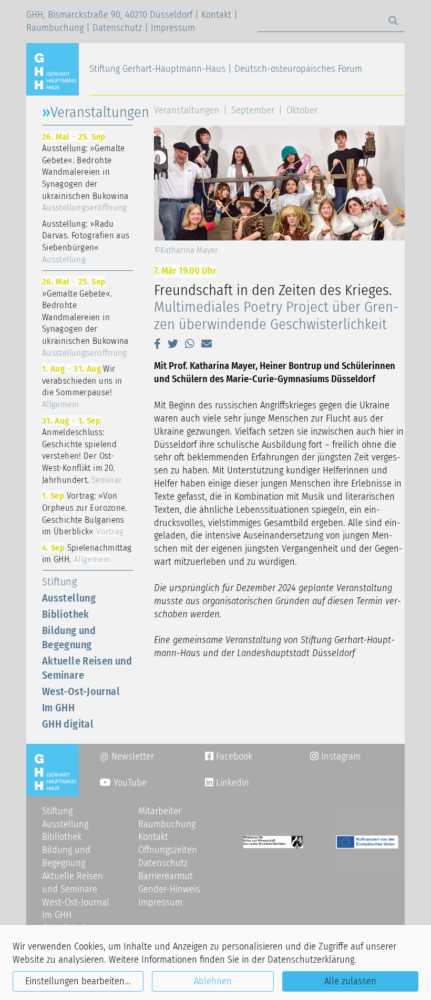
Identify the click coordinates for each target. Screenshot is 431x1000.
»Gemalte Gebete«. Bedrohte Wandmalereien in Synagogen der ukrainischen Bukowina (85, 317)
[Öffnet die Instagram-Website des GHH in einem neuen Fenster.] (209, 782)
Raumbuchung (55, 28)
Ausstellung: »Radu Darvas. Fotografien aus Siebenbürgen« (85, 241)
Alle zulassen (350, 981)
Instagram (335, 756)
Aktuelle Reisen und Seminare (87, 668)
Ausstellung (69, 598)
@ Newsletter (127, 756)
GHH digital (68, 724)
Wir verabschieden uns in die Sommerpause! (82, 386)
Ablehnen (213, 981)
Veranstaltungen (186, 110)
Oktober (301, 110)
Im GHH (58, 707)
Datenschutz (117, 28)
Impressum (173, 28)
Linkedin (231, 782)
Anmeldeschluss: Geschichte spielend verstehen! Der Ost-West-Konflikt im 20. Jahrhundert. (82, 450)
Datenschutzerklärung (311, 959)
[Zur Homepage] (56, 69)
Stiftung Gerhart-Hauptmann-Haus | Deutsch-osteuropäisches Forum (225, 69)
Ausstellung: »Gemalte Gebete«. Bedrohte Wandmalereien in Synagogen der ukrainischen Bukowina (85, 172)
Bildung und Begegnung (69, 637)
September (252, 110)
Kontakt (216, 14)
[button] (157, 344)
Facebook (228, 756)
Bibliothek (65, 614)
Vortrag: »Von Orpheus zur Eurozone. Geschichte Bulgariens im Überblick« (84, 513)
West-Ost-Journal (81, 691)
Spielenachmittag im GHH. (86, 553)
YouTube (129, 782)
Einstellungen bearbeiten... (78, 981)
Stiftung (59, 581)
